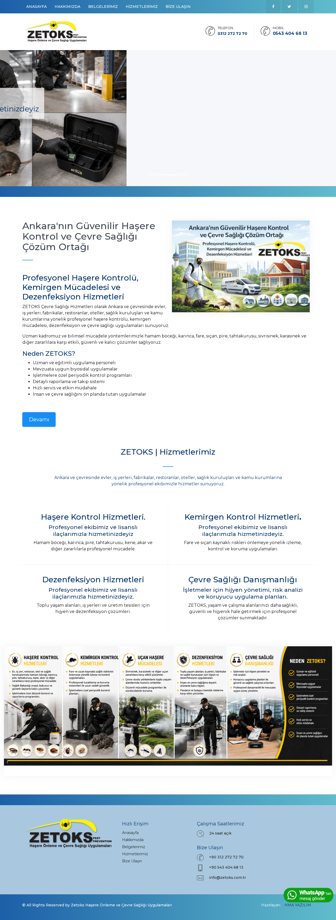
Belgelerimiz (133, 846)
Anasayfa (130, 832)
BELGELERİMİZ (103, 6)
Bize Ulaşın (132, 861)
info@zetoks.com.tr (227, 877)
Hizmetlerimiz (135, 854)
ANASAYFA (36, 6)
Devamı (39, 419)
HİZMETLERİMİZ (142, 6)
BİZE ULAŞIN (178, 6)
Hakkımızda (133, 839)
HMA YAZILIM (298, 905)
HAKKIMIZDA (67, 6)
